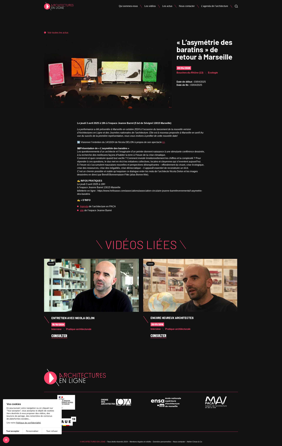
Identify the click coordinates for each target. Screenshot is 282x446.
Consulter (59, 336)
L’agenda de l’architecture (214, 6)
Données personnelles (162, 442)
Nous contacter (187, 6)
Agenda (84, 206)
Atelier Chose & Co (194, 442)
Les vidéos (150, 6)
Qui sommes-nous (128, 6)
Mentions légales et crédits (140, 442)
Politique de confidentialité (28, 423)
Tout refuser (52, 431)
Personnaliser (32, 431)
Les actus (167, 6)
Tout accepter (12, 431)
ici (163, 142)
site (82, 210)
